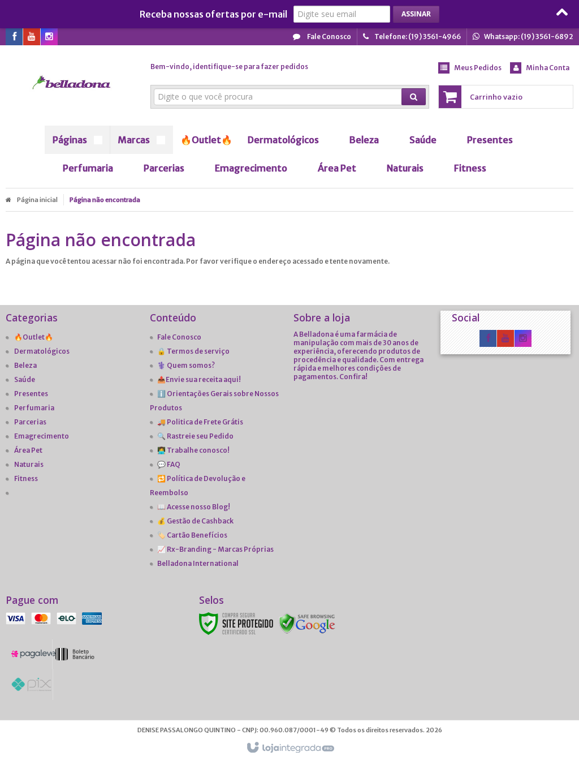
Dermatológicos (42, 351)
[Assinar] (416, 14)
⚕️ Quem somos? (186, 365)
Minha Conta (547, 67)
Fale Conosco (328, 36)
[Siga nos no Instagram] (49, 37)
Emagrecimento (41, 436)
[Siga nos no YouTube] (505, 338)
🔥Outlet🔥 (33, 337)
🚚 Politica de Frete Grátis (200, 422)
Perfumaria (34, 407)
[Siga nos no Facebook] (14, 37)
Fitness (26, 478)
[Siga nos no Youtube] (31, 37)
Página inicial (37, 200)
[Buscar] (413, 96)
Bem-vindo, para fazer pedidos (229, 66)
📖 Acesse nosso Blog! (193, 507)
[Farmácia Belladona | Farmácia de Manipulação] (72, 82)
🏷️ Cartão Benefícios (192, 535)
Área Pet (28, 450)
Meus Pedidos (478, 67)
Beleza (25, 365)
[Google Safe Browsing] (307, 623)
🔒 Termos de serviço (193, 351)
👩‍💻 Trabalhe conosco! (193, 450)
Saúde (24, 379)
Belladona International (198, 563)
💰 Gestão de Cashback (195, 521)
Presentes (31, 393)
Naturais (29, 464)
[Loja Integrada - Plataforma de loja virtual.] (289, 748)
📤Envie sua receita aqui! (199, 379)
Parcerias (30, 422)
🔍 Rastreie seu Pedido (195, 436)
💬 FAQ (168, 464)
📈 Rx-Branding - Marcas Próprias (215, 549)
